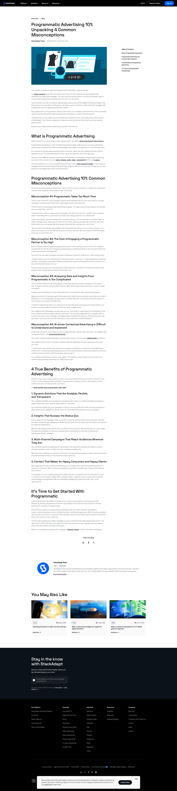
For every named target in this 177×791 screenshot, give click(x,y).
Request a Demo (154, 3)
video (74, 160)
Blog (43, 18)
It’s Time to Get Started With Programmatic (130, 69)
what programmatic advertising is (92, 141)
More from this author (60, 574)
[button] (23, 3)
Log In (142, 3)
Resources (34, 18)
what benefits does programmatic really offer (50, 387)
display (63, 160)
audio (69, 160)
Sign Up (169, 3)
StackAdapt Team (38, 41)
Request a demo (73, 529)
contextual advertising (57, 334)
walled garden (92, 338)
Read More (36, 632)
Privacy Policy (58, 687)
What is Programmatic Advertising (132, 53)
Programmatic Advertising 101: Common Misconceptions (131, 58)
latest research (39, 94)
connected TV (81, 160)
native (58, 160)
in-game (97, 160)
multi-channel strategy (85, 164)
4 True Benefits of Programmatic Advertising (131, 64)
